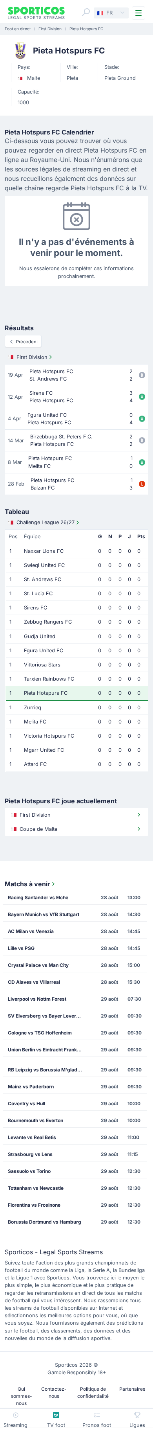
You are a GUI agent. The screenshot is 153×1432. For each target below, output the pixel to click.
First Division (31, 357)
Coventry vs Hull (26, 1103)
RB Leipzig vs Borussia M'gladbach (47, 1070)
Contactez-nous (54, 1392)
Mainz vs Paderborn (31, 1087)
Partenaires (132, 1389)
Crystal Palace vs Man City (38, 965)
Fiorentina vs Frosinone (34, 1205)
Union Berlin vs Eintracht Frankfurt (46, 1050)
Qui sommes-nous (21, 1396)
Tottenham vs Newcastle (36, 1188)
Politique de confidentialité (93, 1392)
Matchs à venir (27, 884)
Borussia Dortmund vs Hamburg (44, 1222)
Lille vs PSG (21, 948)
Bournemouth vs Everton (35, 1120)
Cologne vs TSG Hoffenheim (40, 1033)
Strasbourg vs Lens (30, 1154)
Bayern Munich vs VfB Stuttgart (43, 914)
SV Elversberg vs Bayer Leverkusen (47, 1016)
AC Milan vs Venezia (31, 931)
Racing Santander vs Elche (38, 897)
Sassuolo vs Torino (29, 1171)
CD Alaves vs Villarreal (34, 982)
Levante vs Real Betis (32, 1137)
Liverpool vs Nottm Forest (37, 999)
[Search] (86, 12)
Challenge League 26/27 (45, 522)
